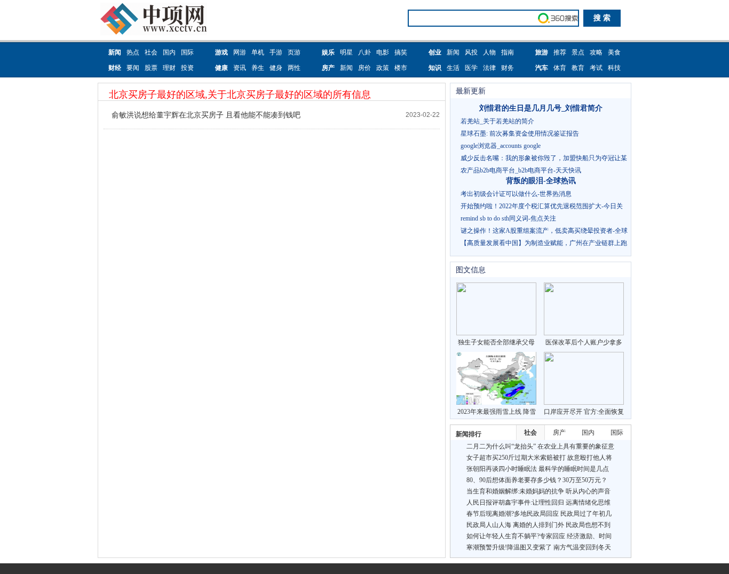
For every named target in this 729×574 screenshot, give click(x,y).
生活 (453, 68)
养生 (257, 68)
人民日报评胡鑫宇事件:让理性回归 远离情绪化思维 (538, 502)
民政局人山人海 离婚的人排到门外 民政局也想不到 (538, 525)
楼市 (400, 68)
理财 (169, 68)
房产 (328, 68)
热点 (132, 52)
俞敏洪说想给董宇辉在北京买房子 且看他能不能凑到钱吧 (206, 115)
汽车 (541, 68)
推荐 (559, 52)
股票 (151, 68)
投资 (187, 68)
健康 (221, 68)
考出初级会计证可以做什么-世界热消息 (516, 194)
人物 (489, 52)
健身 (276, 68)
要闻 (132, 68)
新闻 (114, 52)
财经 (114, 68)
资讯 (239, 68)
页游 (294, 52)
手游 (276, 52)
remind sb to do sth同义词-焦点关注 (508, 218)
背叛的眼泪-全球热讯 (541, 181)
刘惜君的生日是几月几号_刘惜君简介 (541, 108)
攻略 (596, 52)
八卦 (364, 52)
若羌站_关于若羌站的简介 (497, 121)
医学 (471, 68)
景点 (578, 52)
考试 (596, 68)
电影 (382, 52)
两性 (294, 68)
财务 (507, 68)
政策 (382, 68)
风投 (471, 52)
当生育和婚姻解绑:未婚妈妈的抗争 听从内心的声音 (538, 491)
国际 (187, 52)
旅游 (541, 52)
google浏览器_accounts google (501, 146)
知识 (435, 68)
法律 (489, 68)
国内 (169, 52)
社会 (151, 52)
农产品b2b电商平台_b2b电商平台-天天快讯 (521, 170)
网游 (239, 52)
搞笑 (400, 52)
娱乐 (328, 52)
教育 (578, 68)
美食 (614, 52)
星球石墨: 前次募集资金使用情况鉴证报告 (520, 133)
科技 (614, 68)
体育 (559, 68)
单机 (257, 52)
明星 (346, 52)
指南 (507, 52)
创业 (435, 52)
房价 (364, 68)
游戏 (221, 52)
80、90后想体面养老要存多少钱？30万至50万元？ (536, 480)
